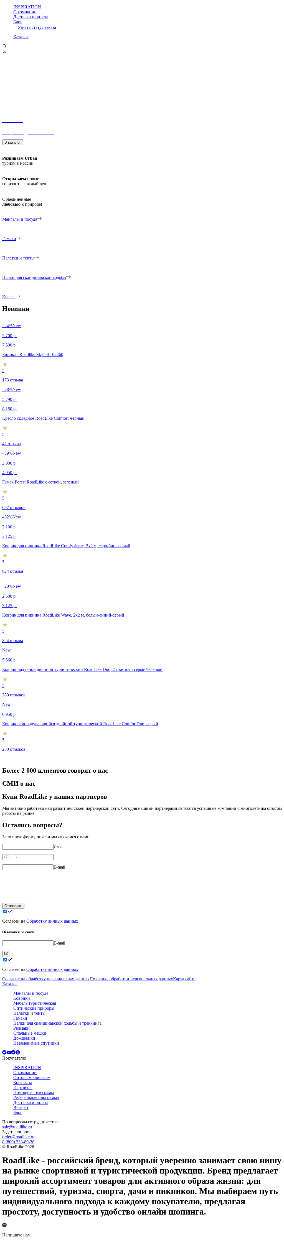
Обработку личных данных (52, 921)
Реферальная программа (36, 1097)
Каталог (21, 36)
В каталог (12, 142)
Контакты (22, 1082)
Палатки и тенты (29, 1013)
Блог (17, 21)
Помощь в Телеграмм (33, 1092)
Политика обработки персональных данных (131, 978)
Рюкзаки (21, 1028)
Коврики (21, 998)
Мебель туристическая (34, 1003)
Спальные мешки (29, 1033)
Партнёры (22, 1087)
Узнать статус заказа (37, 27)
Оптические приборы (33, 1008)
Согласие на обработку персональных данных (46, 978)
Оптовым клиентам (31, 1077)
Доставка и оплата (30, 16)
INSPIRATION (27, 6)
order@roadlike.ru (18, 1136)
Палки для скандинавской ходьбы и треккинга (57, 1023)
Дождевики (24, 1038)
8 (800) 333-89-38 (18, 1141)
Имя (58, 846)
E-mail (59, 867)
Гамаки (20, 1018)
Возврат (21, 1107)
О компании (25, 11)
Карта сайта (184, 978)
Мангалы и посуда (30, 993)
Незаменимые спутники (36, 1043)
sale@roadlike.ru (17, 1126)
